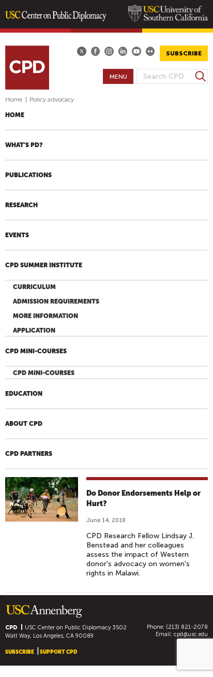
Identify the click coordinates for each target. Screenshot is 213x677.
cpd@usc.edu (191, 634)
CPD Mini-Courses (36, 351)
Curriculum (34, 287)
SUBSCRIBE (184, 53)
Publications (28, 175)
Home (14, 99)
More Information (45, 316)
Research (21, 205)
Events (17, 235)
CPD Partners (28, 453)
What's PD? (23, 145)
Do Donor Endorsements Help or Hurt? (143, 498)
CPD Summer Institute (43, 265)
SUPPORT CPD (58, 652)
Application (34, 330)
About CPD (23, 423)
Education (23, 393)
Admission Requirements (56, 301)
